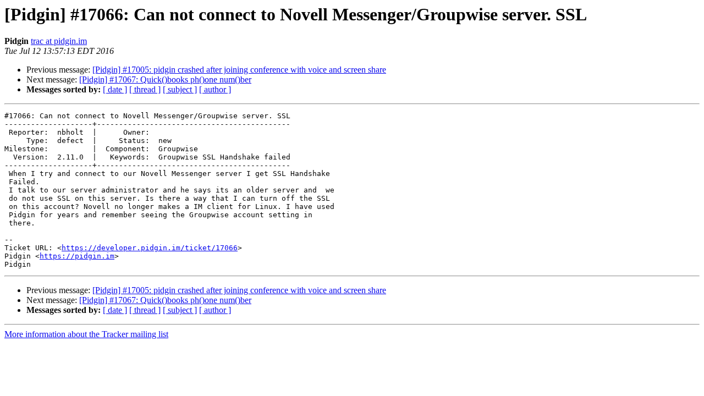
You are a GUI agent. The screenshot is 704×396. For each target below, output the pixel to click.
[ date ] (115, 89)
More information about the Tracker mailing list (86, 334)
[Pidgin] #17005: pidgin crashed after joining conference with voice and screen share (239, 69)
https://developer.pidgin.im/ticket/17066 (150, 248)
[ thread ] (145, 89)
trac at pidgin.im (59, 41)
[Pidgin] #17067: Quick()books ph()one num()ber (165, 79)
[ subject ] (180, 89)
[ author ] (215, 89)
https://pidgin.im (77, 256)
